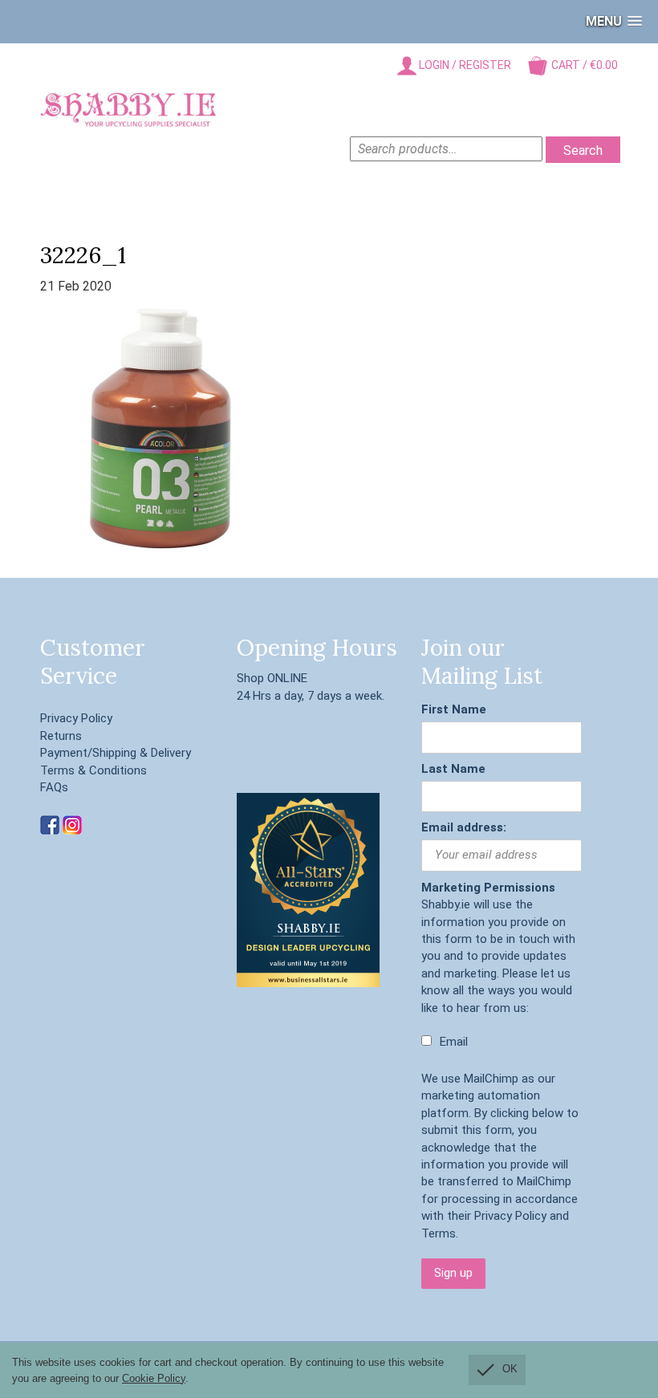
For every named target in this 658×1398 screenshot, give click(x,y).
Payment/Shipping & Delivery (115, 753)
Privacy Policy (76, 718)
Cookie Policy (153, 1378)
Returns (61, 736)
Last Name (453, 769)
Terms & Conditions (93, 770)
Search (583, 150)
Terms (438, 1233)
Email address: (463, 827)
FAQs (54, 787)
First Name (453, 709)
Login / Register (463, 65)
